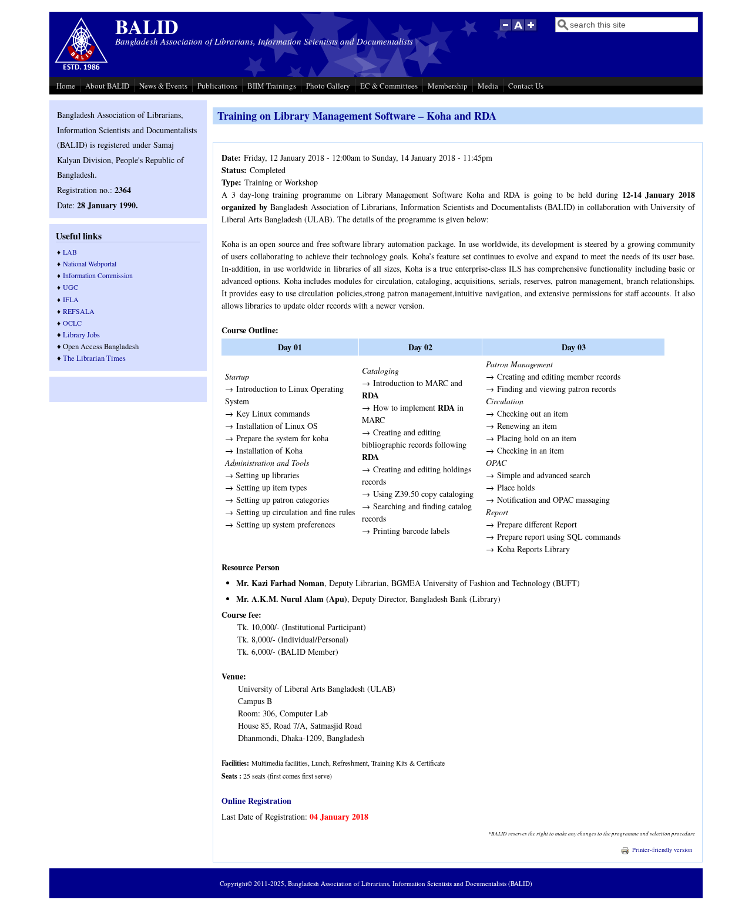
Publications (217, 85)
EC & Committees (389, 85)
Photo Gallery (328, 85)
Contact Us (525, 85)
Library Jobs (81, 335)
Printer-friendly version (662, 849)
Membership (448, 85)
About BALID (107, 85)
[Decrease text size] (505, 31)
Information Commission (98, 275)
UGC (70, 287)
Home (65, 85)
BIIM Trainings (271, 85)
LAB (70, 251)
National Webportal (89, 263)
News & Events (163, 85)
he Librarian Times (97, 358)
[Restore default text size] (518, 31)
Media (488, 85)
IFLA (71, 299)
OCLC (72, 322)
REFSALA (79, 311)
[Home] (81, 68)
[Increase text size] (532, 31)
